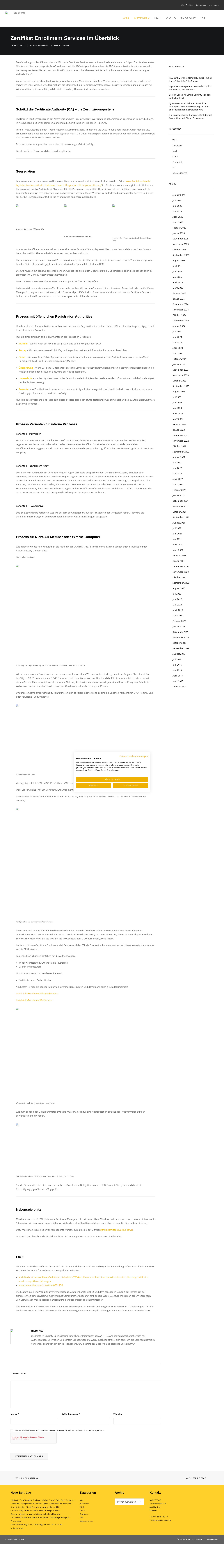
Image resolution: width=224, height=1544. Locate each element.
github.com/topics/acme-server (116, 1229)
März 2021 (177, 550)
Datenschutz (201, 5)
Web (126, 18)
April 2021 (177, 544)
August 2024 (178, 326)
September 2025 (180, 255)
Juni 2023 (177, 402)
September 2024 (180, 320)
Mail (157, 18)
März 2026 (177, 222)
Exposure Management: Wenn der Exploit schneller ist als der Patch (190, 88)
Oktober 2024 (179, 315)
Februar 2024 (179, 358)
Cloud (171, 18)
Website (117, 1414)
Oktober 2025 (179, 249)
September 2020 (180, 582)
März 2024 (177, 353)
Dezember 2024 (180, 304)
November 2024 (180, 309)
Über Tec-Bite (187, 5)
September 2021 (180, 517)
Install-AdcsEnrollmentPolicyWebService (37, 993)
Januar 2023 (178, 429)
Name (15, 1414)
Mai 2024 (177, 342)
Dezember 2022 (180, 435)
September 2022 (180, 451)
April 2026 (177, 216)
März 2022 (177, 484)
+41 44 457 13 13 (160, 1516)
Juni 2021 (177, 533)
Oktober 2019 (179, 642)
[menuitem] (187, 5)
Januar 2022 (178, 495)
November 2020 (180, 571)
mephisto (64, 45)
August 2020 (178, 588)
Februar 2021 (179, 555)
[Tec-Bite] (18, 18)
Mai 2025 (177, 276)
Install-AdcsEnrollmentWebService (34, 1000)
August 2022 (178, 457)
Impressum (214, 5)
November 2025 (180, 244)
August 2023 (178, 391)
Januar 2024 (178, 364)
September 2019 (180, 648)
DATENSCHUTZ (198, 1539)
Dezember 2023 (180, 369)
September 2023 (180, 386)
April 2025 (177, 282)
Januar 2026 (178, 233)
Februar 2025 (179, 293)
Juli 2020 (176, 593)
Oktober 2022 (179, 446)
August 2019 (178, 653)
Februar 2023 (179, 424)
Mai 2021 (177, 539)
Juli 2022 (176, 462)
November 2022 (180, 440)
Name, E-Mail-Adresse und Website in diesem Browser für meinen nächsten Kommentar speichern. (59, 1430)
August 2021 (178, 522)
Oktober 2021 (179, 511)
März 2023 (177, 418)
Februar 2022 (179, 489)
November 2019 (180, 637)
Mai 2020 (177, 604)
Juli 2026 (176, 200)
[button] (213, 18)
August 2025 (178, 260)
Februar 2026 (179, 227)
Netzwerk (141, 18)
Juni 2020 (177, 599)
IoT (203, 18)
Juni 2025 (177, 271)
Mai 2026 (177, 211)
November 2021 (180, 506)
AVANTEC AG (155, 1500)
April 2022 (177, 479)
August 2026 (178, 194)
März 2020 (177, 615)
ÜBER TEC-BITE (183, 1539)
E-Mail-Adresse (71, 1414)
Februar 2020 (179, 621)
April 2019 (177, 675)
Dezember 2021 (180, 500)
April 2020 (177, 610)
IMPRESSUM (213, 1539)
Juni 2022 (177, 468)
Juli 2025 (176, 265)
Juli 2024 (176, 331)
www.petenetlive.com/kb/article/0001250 (41, 1285)
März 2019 (177, 681)
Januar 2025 (178, 298)
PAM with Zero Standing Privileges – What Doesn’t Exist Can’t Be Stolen (190, 79)
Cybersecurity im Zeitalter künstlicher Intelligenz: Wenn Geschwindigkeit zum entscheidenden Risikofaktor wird (189, 106)
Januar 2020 (178, 626)
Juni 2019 (177, 664)
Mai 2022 (177, 473)
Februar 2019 (179, 686)
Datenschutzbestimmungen (133, 756)
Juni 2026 (177, 205)
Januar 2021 (178, 560)
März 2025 (177, 287)
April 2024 (177, 347)
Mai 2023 (177, 408)
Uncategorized (179, 172)
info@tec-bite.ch (163, 1520)
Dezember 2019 (180, 631)
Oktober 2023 (179, 380)
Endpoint (188, 18)
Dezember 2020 (180, 566)
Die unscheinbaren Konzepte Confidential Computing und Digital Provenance (190, 117)
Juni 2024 (177, 337)
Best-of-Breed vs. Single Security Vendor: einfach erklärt (190, 96)
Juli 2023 (176, 397)
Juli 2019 (176, 659)
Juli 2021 (176, 528)
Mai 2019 (177, 670)
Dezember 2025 (180, 238)
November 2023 (180, 375)
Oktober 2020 (179, 577)
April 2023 (177, 413)
